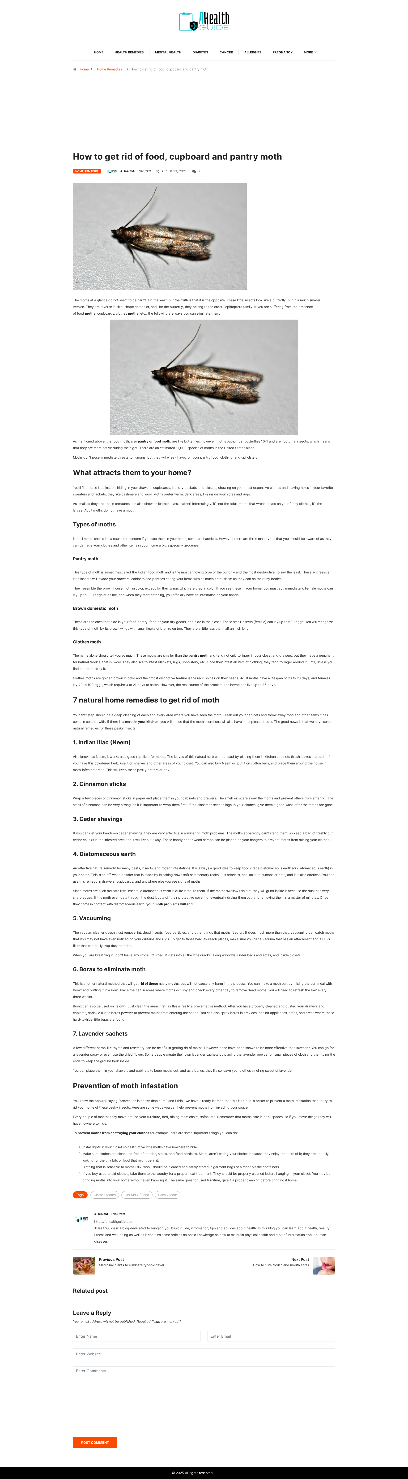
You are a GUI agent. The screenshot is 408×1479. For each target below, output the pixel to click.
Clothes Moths (105, 1195)
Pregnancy (283, 52)
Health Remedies (129, 52)
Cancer (226, 52)
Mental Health (168, 52)
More (308, 52)
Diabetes (200, 52)
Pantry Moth (167, 1195)
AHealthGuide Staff (135, 171)
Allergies (252, 52)
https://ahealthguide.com (113, 1221)
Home (98, 52)
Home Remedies (109, 69)
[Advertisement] (204, 123)
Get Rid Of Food (137, 1195)
